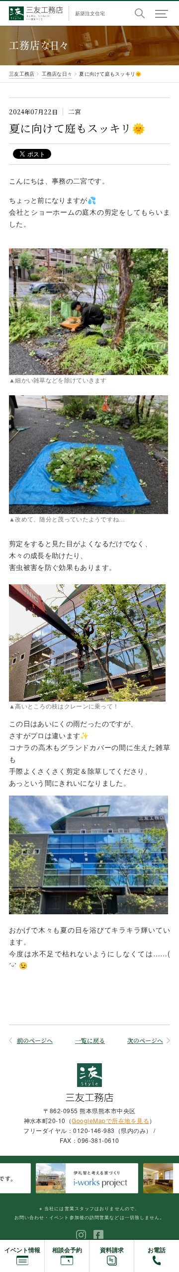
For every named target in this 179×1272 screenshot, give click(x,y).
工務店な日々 (57, 73)
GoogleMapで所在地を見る (110, 1120)
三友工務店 (21, 73)
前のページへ (35, 1040)
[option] (92, 1178)
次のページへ (145, 1040)
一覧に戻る (90, 1040)
